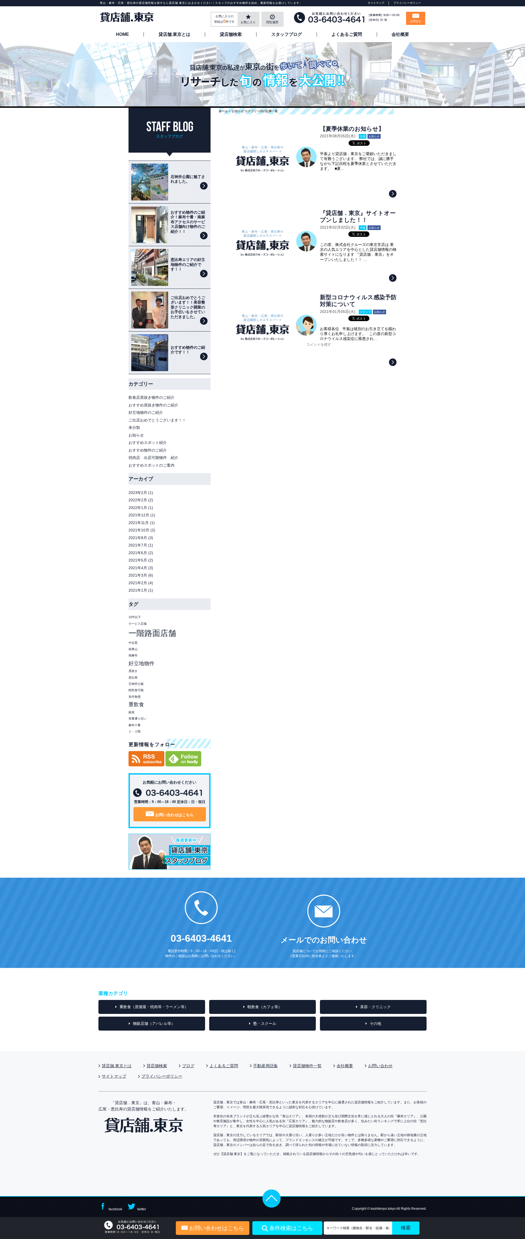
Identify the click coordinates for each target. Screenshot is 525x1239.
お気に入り (248, 22)
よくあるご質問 (346, 34)
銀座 (132, 712)
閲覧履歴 (272, 22)
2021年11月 (139, 522)
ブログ (188, 1065)
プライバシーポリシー (407, 2)
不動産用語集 (265, 1065)
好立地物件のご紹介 (146, 412)
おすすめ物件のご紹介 (148, 450)
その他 (375, 1023)
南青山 (133, 649)
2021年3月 (138, 575)
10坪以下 (135, 617)
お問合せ (415, 21)
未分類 (134, 427)
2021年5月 (138, 560)
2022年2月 (138, 500)
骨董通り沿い (138, 718)
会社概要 (400, 34)
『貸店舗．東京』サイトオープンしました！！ (358, 216)
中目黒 (133, 642)
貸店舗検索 (231, 34)
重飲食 (136, 704)
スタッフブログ (286, 34)
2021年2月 (138, 583)
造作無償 (135, 696)
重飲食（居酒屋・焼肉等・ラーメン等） (153, 1007)
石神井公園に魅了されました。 (188, 179)
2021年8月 (138, 538)
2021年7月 (138, 545)
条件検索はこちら (291, 1228)
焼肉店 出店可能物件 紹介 (155, 457)
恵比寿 (133, 677)
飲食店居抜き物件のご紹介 (151, 397)
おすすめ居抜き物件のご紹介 (153, 405)
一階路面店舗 (152, 633)
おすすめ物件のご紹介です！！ (188, 349)
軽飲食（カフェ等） (264, 1007)
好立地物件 (141, 663)
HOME (122, 34)
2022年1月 (138, 507)
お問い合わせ (380, 1065)
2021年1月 (138, 590)
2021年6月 (138, 553)
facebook (115, 1209)
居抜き (133, 671)
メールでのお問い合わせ (324, 940)
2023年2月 (138, 492)
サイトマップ (376, 2)
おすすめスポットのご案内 (151, 465)
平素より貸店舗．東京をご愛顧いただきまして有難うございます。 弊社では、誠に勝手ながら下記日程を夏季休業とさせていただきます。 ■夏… (358, 161)
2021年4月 (138, 568)
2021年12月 (139, 515)
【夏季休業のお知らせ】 (352, 129)
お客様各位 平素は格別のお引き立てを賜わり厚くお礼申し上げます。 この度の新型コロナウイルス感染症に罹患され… (358, 334)
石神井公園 (136, 683)
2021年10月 (139, 530)
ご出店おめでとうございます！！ (157, 420)
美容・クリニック (375, 1007)
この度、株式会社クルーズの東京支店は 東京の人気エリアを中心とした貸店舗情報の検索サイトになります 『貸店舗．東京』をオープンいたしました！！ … (358, 252)
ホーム (223, 111)
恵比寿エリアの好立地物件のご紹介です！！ (188, 264)
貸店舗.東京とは (174, 34)
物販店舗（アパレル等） (154, 1023)
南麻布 (133, 655)
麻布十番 (135, 725)
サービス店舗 (138, 623)
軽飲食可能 (136, 690)
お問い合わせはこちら (174, 815)
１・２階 (135, 731)
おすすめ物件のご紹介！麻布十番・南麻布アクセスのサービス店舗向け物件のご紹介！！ (188, 222)
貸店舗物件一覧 (307, 1065)
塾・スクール (264, 1023)
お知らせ (374, 136)
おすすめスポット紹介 (148, 442)
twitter (141, 1209)
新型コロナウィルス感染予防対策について (358, 300)
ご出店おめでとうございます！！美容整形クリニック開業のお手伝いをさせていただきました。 (188, 307)
